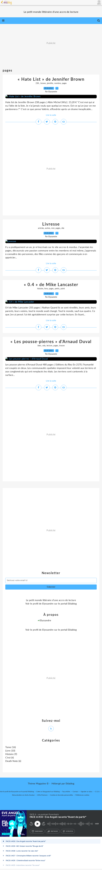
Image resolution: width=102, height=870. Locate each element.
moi (52, 228)
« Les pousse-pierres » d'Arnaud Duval (51, 342)
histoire (40, 289)
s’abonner (39, 831)
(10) (10, 751)
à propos (69, 831)
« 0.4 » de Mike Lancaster (51, 285)
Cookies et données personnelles (61, 795)
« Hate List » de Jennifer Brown (51, 79)
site (62, 228)
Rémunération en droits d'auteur (23, 795)
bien (39, 346)
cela (43, 346)
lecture (49, 346)
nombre (57, 83)
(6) (9, 758)
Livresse (51, 224)
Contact (75, 791)
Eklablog (70, 784)
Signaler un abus (87, 791)
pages (64, 83)
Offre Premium (42, 795)
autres (47, 228)
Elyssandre (48, 604)
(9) (11, 754)
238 (37, 83)
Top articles (66, 791)
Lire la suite (51, 115)
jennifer (50, 83)
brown (43, 83)
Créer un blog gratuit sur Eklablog (48, 791)
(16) (10, 747)
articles (41, 228)
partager (54, 831)
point (63, 289)
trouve (62, 346)
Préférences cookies (82, 795)
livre (46, 289)
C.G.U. (97, 791)
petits (57, 289)
